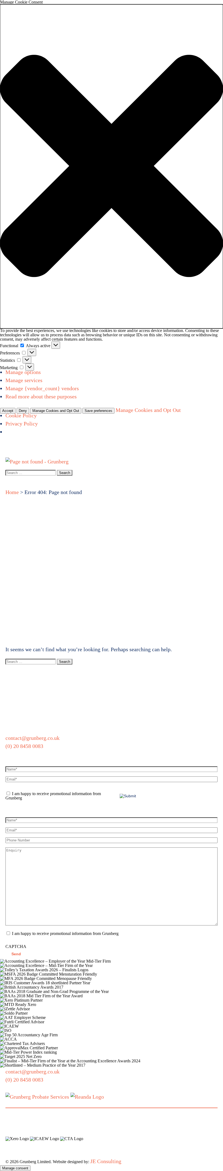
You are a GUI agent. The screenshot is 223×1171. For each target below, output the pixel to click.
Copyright (195, 1145)
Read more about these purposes (41, 396)
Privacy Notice (73, 1145)
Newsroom (129, 445)
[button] (111, 166)
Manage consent (15, 1168)
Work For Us (189, 449)
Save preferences (98, 411)
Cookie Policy (21, 415)
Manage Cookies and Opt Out (55, 411)
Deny (23, 411)
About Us (25, 449)
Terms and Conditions (29, 1145)
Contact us (214, 449)
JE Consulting (105, 1161)
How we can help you (53, 449)
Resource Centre (157, 449)
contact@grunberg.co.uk (32, 738)
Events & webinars (90, 449)
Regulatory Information (154, 1145)
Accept (7, 411)
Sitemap (91, 1153)
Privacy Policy (21, 424)
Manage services (23, 380)
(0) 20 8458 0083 (24, 746)
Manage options (23, 372)
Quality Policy (109, 1145)
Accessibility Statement (31, 1153)
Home (6, 445)
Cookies (70, 1153)
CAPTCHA (15, 946)
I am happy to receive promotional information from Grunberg (53, 795)
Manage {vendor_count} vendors (42, 388)
